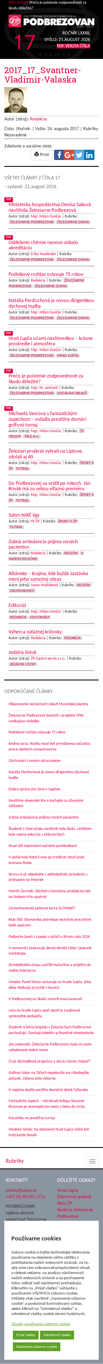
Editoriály (39, 617)
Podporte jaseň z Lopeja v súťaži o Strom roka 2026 (49, 937)
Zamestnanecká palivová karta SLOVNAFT (42, 908)
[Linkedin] (89, 155)
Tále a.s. (31, 436)
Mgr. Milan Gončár (46, 216)
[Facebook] (59, 155)
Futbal (22, 469)
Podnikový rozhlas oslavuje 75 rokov (37, 732)
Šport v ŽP (67, 521)
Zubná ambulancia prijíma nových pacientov (44, 817)
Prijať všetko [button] (25, 1335)
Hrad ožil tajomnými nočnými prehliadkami (43, 846)
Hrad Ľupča (67, 356)
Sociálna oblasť (72, 393)
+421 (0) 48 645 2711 (25, 1197)
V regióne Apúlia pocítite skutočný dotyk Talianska (48, 1090)
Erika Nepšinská (43, 254)
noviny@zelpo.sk (21, 1190)
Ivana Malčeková (44, 585)
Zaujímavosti (22, 591)
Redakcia (38, 119)
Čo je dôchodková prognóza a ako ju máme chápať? (49, 1061)
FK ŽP (35, 521)
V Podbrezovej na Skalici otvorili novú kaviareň (45, 999)
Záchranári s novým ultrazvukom (35, 761)
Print (44, 155)
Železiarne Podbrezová (32, 222)
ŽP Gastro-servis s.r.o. (48, 659)
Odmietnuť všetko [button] (57, 1335)
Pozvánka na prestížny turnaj (32, 1118)
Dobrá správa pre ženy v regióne (34, 789)
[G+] (69, 155)
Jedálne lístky (23, 664)
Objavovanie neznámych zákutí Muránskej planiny (48, 704)
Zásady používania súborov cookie (40, 1324)
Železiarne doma (73, 222)
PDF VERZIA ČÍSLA (73, 46)
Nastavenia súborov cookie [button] (36, 1347)
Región (71, 553)
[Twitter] (79, 155)
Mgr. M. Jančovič (44, 388)
